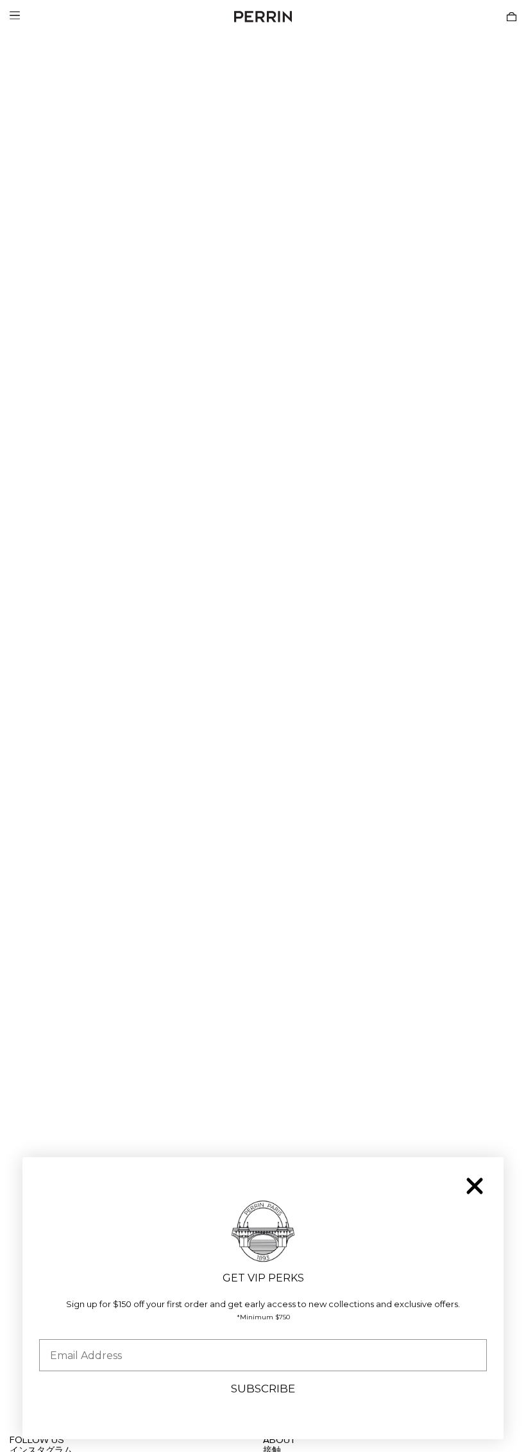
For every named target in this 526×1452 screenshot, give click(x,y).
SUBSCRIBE (263, 1388)
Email (53, 1329)
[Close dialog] (475, 1186)
